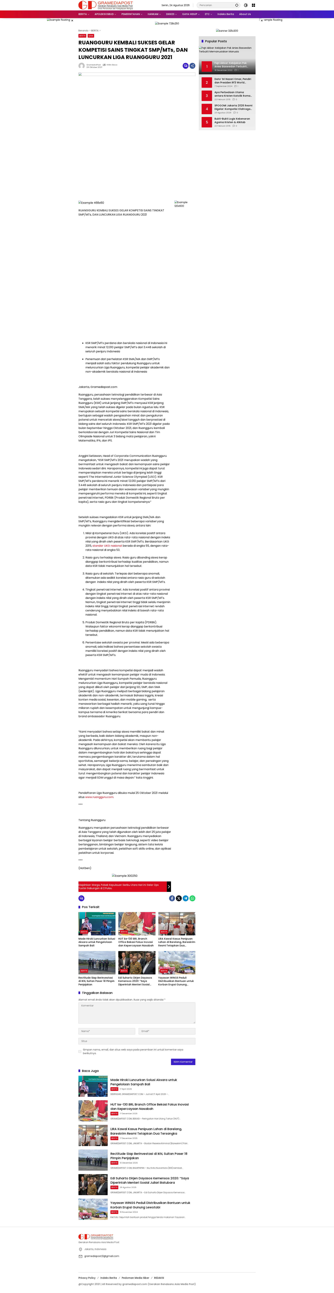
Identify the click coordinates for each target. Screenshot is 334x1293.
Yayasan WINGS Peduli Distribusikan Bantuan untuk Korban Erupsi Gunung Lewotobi (176, 981)
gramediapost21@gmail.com (101, 1256)
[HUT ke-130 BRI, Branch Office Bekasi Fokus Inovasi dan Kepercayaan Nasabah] (136, 923)
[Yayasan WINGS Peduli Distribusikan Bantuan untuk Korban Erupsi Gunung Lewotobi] (176, 962)
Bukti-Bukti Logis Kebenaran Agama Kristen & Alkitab (232, 120)
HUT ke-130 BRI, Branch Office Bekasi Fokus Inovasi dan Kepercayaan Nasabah (136, 942)
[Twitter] (179, 898)
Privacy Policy (87, 1278)
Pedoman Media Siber (135, 1278)
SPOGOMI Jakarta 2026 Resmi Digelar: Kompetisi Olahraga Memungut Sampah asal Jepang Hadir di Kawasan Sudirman (233, 107)
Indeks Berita (108, 1278)
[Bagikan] (192, 66)
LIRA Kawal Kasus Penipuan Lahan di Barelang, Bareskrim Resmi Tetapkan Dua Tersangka (176, 942)
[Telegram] (186, 898)
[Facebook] (172, 898)
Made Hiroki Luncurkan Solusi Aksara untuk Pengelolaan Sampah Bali (96, 942)
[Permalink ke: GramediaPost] (82, 66)
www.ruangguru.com (99, 797)
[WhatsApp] (192, 898)
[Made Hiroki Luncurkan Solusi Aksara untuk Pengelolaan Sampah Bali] (97, 923)
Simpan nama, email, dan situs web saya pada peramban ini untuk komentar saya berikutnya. (133, 1051)
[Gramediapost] (105, 5)
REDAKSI (159, 1278)
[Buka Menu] (253, 5)
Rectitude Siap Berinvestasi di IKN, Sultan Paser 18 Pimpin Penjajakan (96, 981)
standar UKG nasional (107, 546)
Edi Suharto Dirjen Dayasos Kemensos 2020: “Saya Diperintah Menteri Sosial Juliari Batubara (135, 981)
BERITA (82, 35)
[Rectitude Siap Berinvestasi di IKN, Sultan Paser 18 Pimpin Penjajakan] (97, 962)
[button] (236, 5)
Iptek (91, 35)
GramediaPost (93, 65)
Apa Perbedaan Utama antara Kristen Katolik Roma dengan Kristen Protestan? (232, 94)
